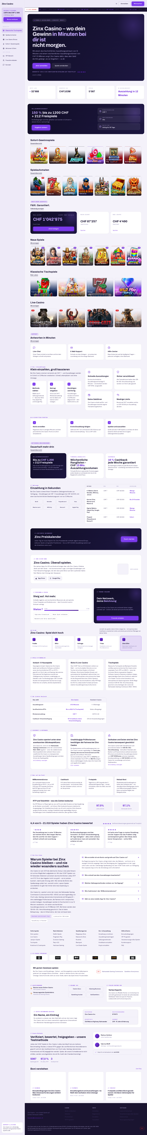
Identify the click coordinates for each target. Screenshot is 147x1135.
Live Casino (34, 937)
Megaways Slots (81, 934)
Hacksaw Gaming (58, 945)
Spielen (82, 230)
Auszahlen (95, 1120)
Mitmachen (138, 4)
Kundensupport (126, 942)
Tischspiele (33, 942)
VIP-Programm (125, 937)
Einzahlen (95, 1117)
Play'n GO (56, 942)
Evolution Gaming (58, 940)
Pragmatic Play (57, 937)
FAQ (122, 945)
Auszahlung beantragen (106, 937)
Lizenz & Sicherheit (126, 1111)
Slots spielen (34, 934)
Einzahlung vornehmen (106, 934)
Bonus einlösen (12, 19)
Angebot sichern (41, 127)
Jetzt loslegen (53, 229)
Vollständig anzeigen (37, 208)
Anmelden (124, 4)
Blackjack (79, 942)
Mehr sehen (34, 275)
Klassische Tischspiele (14, 30)
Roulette (78, 940)
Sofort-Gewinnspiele (12, 44)
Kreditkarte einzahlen (105, 942)
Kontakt (8, 65)
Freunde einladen (11, 60)
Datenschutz (124, 1117)
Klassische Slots (81, 937)
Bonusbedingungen (127, 934)
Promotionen (69, 1117)
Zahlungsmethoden (105, 940)
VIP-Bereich (9, 56)
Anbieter (67, 1114)
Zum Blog (138, 1069)
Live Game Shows (11, 39)
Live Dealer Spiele (81, 945)
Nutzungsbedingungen (127, 1120)
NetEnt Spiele (57, 934)
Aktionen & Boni (11, 48)
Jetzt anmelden (41, 66)
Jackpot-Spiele (35, 940)
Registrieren (96, 1114)
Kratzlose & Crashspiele (37, 945)
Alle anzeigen (34, 243)
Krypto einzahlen (104, 945)
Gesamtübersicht (36, 143)
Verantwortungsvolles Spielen (130, 940)
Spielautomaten (11, 35)
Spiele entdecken (61, 66)
